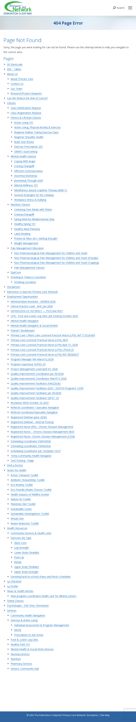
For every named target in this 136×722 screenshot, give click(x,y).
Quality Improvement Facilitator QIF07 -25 (35, 398)
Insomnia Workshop (25, 175)
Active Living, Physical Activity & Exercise (37, 127)
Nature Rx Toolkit (21, 499)
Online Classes (15, 600)
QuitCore (16, 272)
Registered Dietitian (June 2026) (29, 417)
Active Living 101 (23, 122)
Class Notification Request (26, 108)
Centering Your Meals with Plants (33, 209)
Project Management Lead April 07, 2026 (34, 369)
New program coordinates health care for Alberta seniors (43, 596)
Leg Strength (21, 547)
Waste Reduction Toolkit (25, 523)
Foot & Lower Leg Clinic (24, 639)
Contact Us (17, 83)
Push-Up (19, 557)
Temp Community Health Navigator (31, 455)
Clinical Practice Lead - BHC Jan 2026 (32, 306)
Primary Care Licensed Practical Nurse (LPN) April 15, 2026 (44, 344)
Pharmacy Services (21, 663)
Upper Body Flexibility (26, 566)
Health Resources (17, 528)
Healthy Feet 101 (20, 644)
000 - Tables (14, 69)
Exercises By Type (21, 538)
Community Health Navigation (28, 615)
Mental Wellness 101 (26, 185)
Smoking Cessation (25, 282)
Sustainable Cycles (21, 509)
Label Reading (22, 233)
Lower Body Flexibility (26, 552)
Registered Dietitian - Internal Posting (32, 422)
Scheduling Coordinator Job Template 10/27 (36, 451)
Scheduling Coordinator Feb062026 (31, 446)
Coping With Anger (24, 161)
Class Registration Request (26, 112)
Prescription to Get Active (28, 634)
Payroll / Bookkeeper (23, 330)
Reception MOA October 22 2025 (30, 402)
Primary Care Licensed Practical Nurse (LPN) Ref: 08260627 (45, 354)
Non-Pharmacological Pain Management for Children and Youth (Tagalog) (56, 262)
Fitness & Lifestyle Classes (26, 117)
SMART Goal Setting (25, 151)
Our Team (16, 88)
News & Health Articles (20, 591)
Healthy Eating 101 (25, 224)
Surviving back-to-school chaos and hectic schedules (41, 576)
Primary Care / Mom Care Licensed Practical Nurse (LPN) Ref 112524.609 (53, 335)
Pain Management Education (27, 248)
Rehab (17, 562)
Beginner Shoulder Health (28, 137)
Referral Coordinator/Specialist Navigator (34, 412)
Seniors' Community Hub (25, 668)
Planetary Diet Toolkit (23, 504)
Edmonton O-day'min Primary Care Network (32, 291)
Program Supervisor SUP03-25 (28, 364)
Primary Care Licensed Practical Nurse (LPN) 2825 (39, 340)
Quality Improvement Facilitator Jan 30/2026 (36, 393)
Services (11, 610)
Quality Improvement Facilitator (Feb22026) (36, 383)
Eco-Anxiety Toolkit (22, 484)
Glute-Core (20, 542)
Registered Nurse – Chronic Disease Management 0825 (42, 431)
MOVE (17, 630)
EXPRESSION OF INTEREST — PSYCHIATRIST (37, 311)
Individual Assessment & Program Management (41, 625)
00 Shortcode (14, 64)
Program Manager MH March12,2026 (32, 359)
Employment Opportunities (22, 296)
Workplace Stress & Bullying (30, 199)
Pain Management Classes (29, 267)
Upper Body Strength (26, 571)
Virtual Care (17, 518)
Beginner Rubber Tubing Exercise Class (36, 132)
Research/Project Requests (26, 93)
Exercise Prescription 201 (28, 146)
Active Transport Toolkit (24, 475)
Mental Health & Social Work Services (32, 649)
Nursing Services (20, 654)
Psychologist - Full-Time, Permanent (28, 605)
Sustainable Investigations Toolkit (30, 513)
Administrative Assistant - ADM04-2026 (33, 301)
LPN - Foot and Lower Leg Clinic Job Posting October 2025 (44, 316)
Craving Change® (24, 166)
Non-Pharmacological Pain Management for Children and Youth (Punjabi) (56, 258)
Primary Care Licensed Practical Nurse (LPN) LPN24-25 (42, 349)
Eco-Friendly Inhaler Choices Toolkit (31, 489)
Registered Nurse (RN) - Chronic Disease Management (42, 426)
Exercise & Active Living (24, 620)
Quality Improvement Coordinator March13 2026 (39, 378)
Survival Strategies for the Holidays (34, 195)
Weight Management (26, 243)
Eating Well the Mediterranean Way (34, 219)
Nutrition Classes (20, 204)
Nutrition (16, 659)
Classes (11, 103)
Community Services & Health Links (31, 533)
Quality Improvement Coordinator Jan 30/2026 (37, 373)
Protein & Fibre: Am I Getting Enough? (36, 238)
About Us (12, 74)
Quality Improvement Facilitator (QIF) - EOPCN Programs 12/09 (47, 388)
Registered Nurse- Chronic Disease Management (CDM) (43, 436)
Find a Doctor (15, 465)
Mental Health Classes (23, 156)
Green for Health (16, 470)
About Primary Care (22, 79)
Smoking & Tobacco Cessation (28, 277)
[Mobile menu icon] (130, 7)
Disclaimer (92, 715)
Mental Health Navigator (25, 320)
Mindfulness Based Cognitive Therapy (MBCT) (40, 190)
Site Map (105, 715)
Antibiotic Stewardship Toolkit (28, 480)
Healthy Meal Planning (27, 229)
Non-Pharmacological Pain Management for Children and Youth (50, 253)
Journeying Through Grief (28, 180)
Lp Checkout (14, 581)
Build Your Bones (24, 141)
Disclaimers (13, 286)
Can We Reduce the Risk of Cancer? (27, 98)
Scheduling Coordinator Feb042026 (31, 441)
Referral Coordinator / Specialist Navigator (35, 407)
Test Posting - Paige (22, 460)
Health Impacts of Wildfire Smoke (30, 494)
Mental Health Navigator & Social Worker (34, 325)
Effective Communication (28, 171)
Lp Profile (12, 586)
